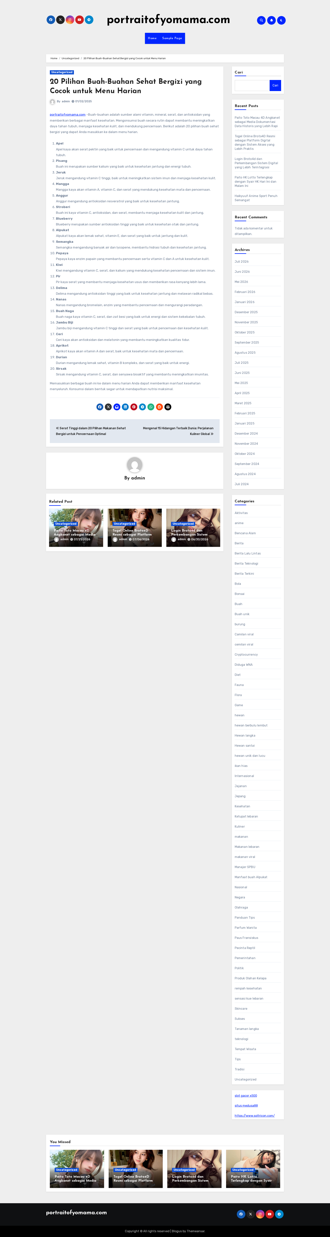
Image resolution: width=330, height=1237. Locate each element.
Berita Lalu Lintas (248, 553)
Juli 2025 (242, 363)
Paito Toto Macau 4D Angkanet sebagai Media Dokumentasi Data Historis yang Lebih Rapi (257, 122)
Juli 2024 (242, 484)
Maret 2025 (243, 403)
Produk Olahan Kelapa (251, 978)
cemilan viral (244, 644)
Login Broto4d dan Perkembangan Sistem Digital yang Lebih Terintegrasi (256, 163)
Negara (240, 897)
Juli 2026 (242, 261)
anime (239, 523)
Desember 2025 (246, 312)
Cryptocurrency (246, 654)
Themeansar (196, 1231)
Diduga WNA (244, 665)
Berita (239, 543)
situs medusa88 (246, 1105)
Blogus (177, 1231)
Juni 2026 (242, 272)
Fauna (239, 685)
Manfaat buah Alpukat (251, 877)
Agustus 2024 (245, 474)
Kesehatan (242, 806)
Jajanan (241, 786)
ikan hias (241, 766)
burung (240, 624)
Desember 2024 (246, 433)
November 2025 (246, 322)
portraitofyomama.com (168, 20)
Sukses (240, 1019)
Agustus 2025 (245, 352)
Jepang (240, 796)
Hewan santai (245, 745)
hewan (240, 715)
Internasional (244, 776)
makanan (241, 836)
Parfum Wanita (246, 928)
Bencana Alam (245, 533)
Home (152, 38)
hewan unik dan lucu (250, 756)
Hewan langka (245, 735)
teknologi (241, 1039)
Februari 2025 (245, 413)
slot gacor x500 (246, 1095)
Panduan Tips (245, 917)
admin (66, 101)
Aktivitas (241, 513)
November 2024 (246, 443)
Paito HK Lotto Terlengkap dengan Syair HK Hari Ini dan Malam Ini (256, 182)
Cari (239, 72)
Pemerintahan (245, 958)
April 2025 (242, 393)
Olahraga (241, 907)
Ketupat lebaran (246, 816)
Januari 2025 (244, 423)
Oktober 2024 (245, 454)
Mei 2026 (241, 282)
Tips (238, 1059)
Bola (238, 584)
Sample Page (172, 38)
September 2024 (247, 464)
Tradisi (239, 1069)
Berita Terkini (244, 573)
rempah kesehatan (248, 988)
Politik (239, 968)
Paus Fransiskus (246, 938)
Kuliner (240, 826)
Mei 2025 (241, 383)
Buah (239, 604)
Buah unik (242, 614)
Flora (238, 695)
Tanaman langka (247, 1029)
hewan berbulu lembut (251, 725)
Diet (238, 675)
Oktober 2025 (245, 332)
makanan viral (245, 857)
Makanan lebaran (247, 847)
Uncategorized (61, 72)
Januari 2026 (245, 302)
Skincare (241, 1008)
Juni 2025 (242, 373)
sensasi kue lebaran (249, 998)
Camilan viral (244, 634)
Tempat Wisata (245, 1049)
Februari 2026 (245, 292)
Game (239, 705)
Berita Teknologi (246, 563)
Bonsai (240, 594)
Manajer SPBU (245, 867)
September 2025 (247, 342)
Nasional (241, 887)
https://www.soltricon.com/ (255, 1116)
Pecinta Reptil (245, 948)
